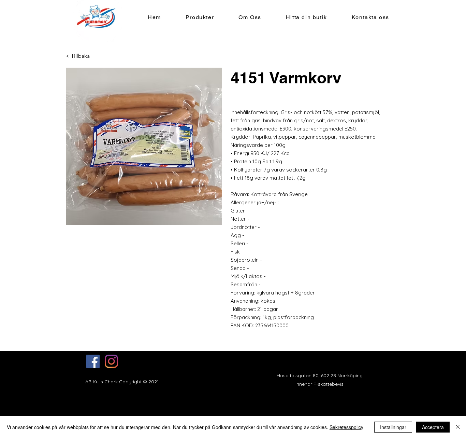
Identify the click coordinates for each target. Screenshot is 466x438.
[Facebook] (93, 361)
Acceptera (433, 427)
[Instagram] (111, 361)
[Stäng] (458, 427)
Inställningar (393, 427)
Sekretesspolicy (346, 427)
